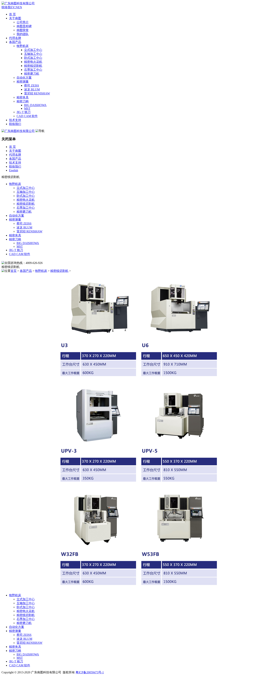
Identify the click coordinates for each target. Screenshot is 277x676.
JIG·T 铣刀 (24, 112)
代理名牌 (15, 38)
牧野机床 (23, 46)
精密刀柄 (23, 101)
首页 (14, 270)
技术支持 (15, 120)
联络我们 (8, 7)
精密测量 (23, 81)
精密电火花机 (33, 61)
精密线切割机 (33, 65)
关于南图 (15, 18)
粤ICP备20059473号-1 (90, 672)
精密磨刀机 (31, 73)
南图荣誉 (23, 30)
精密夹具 (23, 97)
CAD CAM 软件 (27, 116)
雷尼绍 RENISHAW (37, 93)
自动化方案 (24, 77)
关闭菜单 (9, 139)
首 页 (12, 14)
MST (27, 108)
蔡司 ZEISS (31, 85)
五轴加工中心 (33, 53)
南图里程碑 (24, 26)
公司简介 (23, 22)
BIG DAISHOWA (35, 105)
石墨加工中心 (33, 69)
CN (16, 7)
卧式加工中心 (33, 57)
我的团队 (23, 34)
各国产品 (15, 42)
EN (20, 7)
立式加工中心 (33, 49)
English (13, 170)
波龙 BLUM (32, 89)
